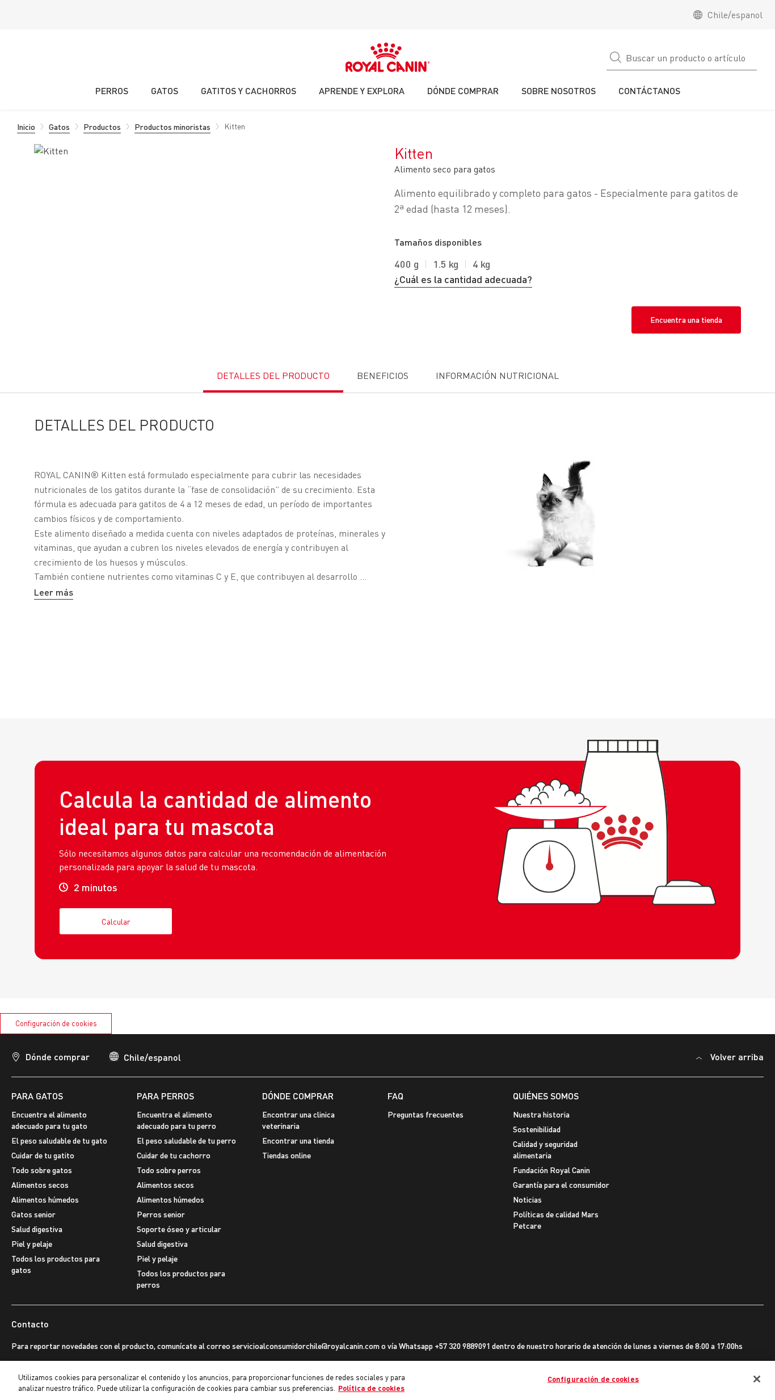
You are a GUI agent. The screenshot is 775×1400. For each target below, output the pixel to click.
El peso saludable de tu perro (186, 1140)
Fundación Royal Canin (551, 1170)
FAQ (395, 1095)
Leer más (53, 592)
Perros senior (161, 1214)
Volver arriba (737, 1056)
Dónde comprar (298, 1095)
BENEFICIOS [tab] (382, 375)
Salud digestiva (36, 1229)
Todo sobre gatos (41, 1170)
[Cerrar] (756, 1379)
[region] (387, 1380)
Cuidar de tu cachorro (173, 1155)
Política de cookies (371, 1388)
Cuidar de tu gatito (42, 1155)
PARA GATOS (37, 1095)
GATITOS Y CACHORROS (248, 90)
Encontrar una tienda (298, 1140)
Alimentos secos (40, 1185)
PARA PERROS (165, 1095)
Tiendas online (286, 1155)
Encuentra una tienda (686, 319)
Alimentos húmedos (45, 1199)
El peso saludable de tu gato (59, 1140)
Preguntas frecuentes (425, 1114)
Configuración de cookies (56, 1023)
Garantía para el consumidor (561, 1185)
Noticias (527, 1199)
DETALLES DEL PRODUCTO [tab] (273, 375)
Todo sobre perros (169, 1170)
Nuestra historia (541, 1114)
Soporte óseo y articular (179, 1229)
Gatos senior (33, 1214)
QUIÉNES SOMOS (546, 1095)
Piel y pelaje (31, 1244)
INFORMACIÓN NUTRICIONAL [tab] (497, 375)
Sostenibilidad (537, 1129)
